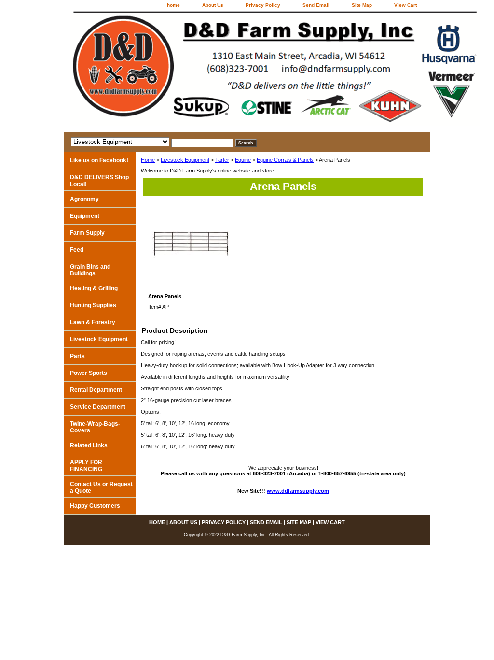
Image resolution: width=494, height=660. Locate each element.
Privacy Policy (263, 5)
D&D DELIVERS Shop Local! (99, 180)
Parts (77, 356)
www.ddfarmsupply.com (298, 491)
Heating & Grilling (94, 288)
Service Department (97, 406)
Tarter (222, 160)
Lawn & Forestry (92, 322)
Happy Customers (95, 505)
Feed (76, 249)
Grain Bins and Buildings (90, 270)
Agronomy (84, 199)
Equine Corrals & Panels (285, 160)
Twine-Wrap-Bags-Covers (95, 427)
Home (148, 160)
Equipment (84, 216)
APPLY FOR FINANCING (86, 466)
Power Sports (88, 373)
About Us (212, 5)
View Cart (405, 5)
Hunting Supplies (93, 305)
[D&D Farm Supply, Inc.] (184, 71)
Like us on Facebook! (99, 160)
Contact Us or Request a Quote (101, 487)
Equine (243, 160)
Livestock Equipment (185, 160)
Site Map (362, 5)
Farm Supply (87, 233)
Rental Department (96, 390)
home (173, 5)
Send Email (315, 5)
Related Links (89, 445)
